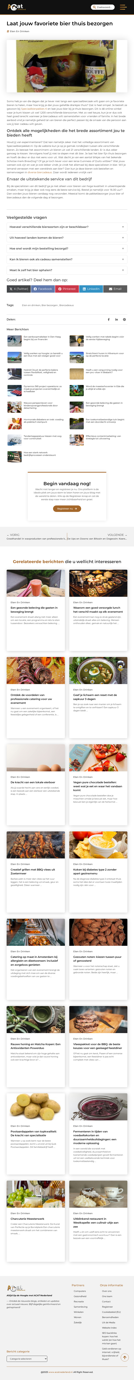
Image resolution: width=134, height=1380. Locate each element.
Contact (106, 1301)
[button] (123, 7)
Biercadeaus (66, 305)
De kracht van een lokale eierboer (33, 782)
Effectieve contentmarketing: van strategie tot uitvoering (103, 437)
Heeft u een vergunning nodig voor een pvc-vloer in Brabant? (104, 371)
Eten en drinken (19, 31)
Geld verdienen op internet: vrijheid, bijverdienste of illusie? (111, 1353)
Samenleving (80, 1306)
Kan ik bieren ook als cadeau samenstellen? (67, 259)
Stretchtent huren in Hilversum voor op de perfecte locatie (105, 354)
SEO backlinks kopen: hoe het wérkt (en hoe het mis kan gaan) (111, 1338)
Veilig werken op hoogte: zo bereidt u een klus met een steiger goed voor (43, 354)
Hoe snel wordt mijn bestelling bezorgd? (67, 248)
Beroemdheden (110, 1317)
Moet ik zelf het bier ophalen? (67, 270)
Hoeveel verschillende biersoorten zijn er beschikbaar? (67, 227)
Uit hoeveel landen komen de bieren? (67, 237)
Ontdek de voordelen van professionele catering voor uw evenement (31, 698)
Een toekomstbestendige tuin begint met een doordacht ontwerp (105, 420)
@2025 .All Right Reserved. (67, 1372)
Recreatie (79, 1301)
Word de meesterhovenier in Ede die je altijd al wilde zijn (105, 387)
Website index (109, 1327)
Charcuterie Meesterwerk (27, 1218)
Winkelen (79, 1312)
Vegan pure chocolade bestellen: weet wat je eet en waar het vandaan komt (97, 786)
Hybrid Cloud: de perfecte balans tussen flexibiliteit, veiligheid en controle (41, 372)
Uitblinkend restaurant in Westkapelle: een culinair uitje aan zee (95, 1222)
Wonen (77, 1317)
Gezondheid (80, 1296)
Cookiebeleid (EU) (111, 1312)
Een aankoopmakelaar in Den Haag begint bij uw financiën (42, 337)
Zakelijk (78, 1322)
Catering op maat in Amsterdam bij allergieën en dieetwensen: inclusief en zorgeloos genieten (34, 960)
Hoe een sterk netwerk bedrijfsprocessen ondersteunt (40, 453)
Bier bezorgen (50, 305)
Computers (80, 1291)
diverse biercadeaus (40, 172)
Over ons (106, 1291)
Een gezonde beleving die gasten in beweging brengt (104, 404)
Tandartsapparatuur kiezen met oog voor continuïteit (42, 437)
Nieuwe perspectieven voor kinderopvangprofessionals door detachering (41, 405)
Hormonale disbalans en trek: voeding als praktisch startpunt (44, 420)
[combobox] (103, 7)
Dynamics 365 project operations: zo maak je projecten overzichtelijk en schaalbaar (43, 389)
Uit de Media (108, 1322)
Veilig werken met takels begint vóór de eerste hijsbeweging (105, 337)
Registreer (107, 1306)
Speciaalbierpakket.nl (34, 108)
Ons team (107, 1296)
